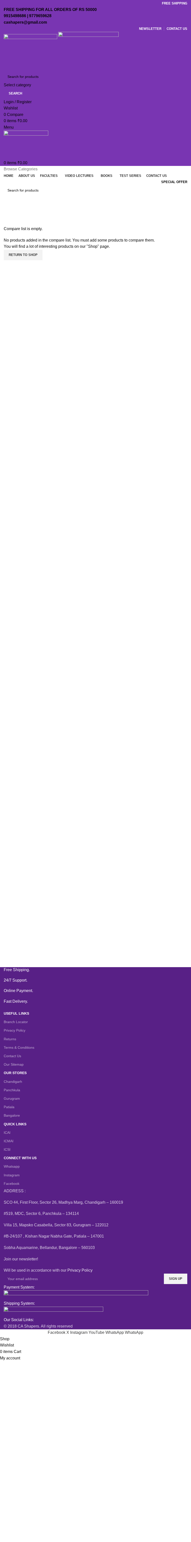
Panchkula (12, 1090)
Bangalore (12, 1115)
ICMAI (8, 1141)
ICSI (7, 1149)
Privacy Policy (14, 1030)
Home (8, 222)
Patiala (9, 1107)
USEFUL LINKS (16, 1013)
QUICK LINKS (15, 1124)
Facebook (11, 1184)
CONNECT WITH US (20, 1158)
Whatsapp (12, 1166)
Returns (10, 1039)
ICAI (7, 1133)
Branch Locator (16, 1022)
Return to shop (23, 255)
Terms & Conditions (19, 1047)
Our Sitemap (14, 1064)
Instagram (12, 1175)
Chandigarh (13, 1082)
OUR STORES (15, 1073)
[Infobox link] (95, 970)
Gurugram (12, 1098)
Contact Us (12, 1056)
